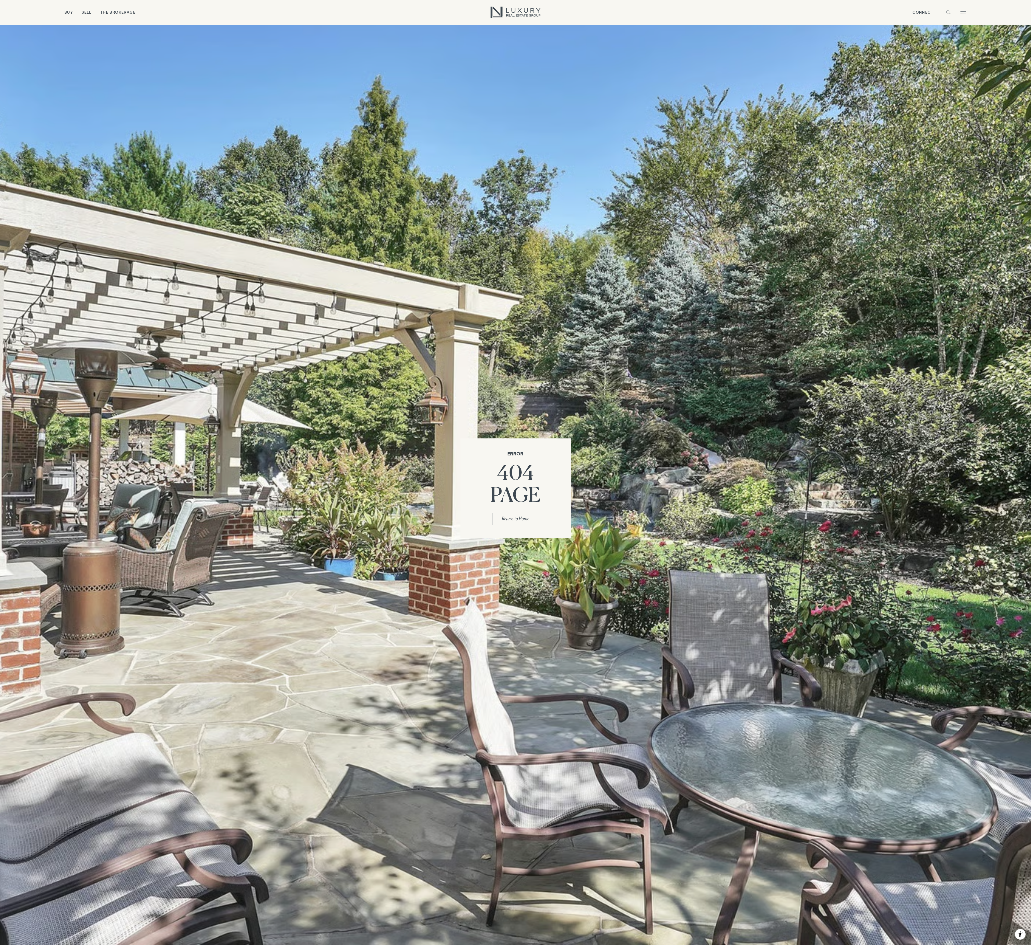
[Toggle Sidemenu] (963, 12)
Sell (87, 12)
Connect (923, 12)
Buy (68, 12)
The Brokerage (118, 12)
